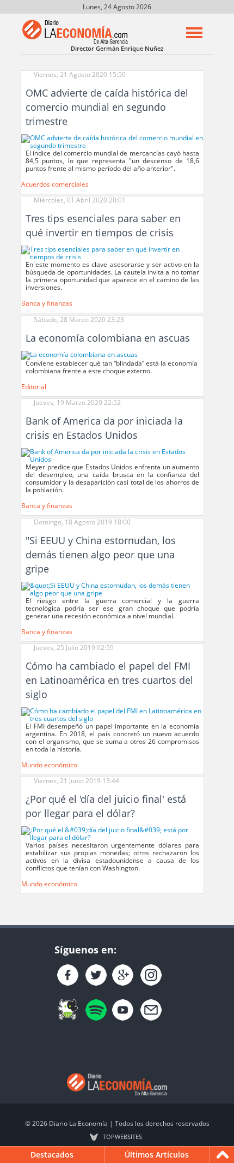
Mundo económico (49, 765)
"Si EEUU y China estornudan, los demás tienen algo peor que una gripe (101, 554)
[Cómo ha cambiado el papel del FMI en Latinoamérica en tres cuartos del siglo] (112, 714)
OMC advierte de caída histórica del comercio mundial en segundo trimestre (107, 107)
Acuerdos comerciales (55, 184)
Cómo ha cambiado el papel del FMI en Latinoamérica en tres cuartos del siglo (109, 680)
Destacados (51, 1154)
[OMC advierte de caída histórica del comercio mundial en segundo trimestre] (112, 141)
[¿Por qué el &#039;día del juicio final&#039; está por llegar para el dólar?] (112, 833)
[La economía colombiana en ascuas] (79, 354)
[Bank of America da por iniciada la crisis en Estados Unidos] (112, 455)
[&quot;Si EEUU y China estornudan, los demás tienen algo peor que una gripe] (112, 588)
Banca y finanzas (46, 303)
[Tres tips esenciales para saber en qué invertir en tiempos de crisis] (112, 252)
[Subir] (222, 1155)
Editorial (33, 386)
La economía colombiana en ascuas (108, 337)
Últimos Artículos (157, 1154)
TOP (122, 1137)
